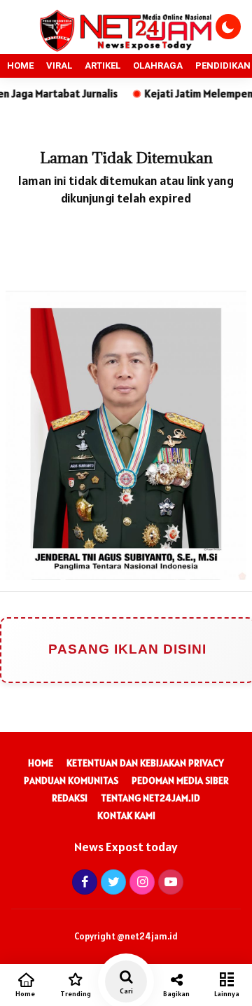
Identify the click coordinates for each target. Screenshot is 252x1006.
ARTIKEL (102, 65)
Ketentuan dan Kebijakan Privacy (145, 763)
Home (40, 763)
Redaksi (70, 798)
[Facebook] (83, 882)
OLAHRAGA (158, 65)
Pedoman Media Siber (180, 780)
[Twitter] (111, 882)
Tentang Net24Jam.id (150, 798)
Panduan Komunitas (71, 780)
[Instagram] (140, 882)
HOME (20, 65)
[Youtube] (169, 882)
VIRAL (59, 65)
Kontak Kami (126, 815)
